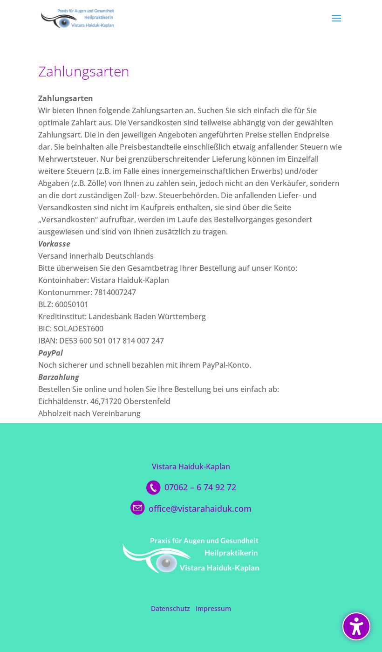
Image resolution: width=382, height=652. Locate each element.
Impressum (213, 608)
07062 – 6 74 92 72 (200, 487)
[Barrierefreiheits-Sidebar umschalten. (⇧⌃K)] (356, 626)
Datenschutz (170, 608)
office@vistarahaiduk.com (200, 508)
